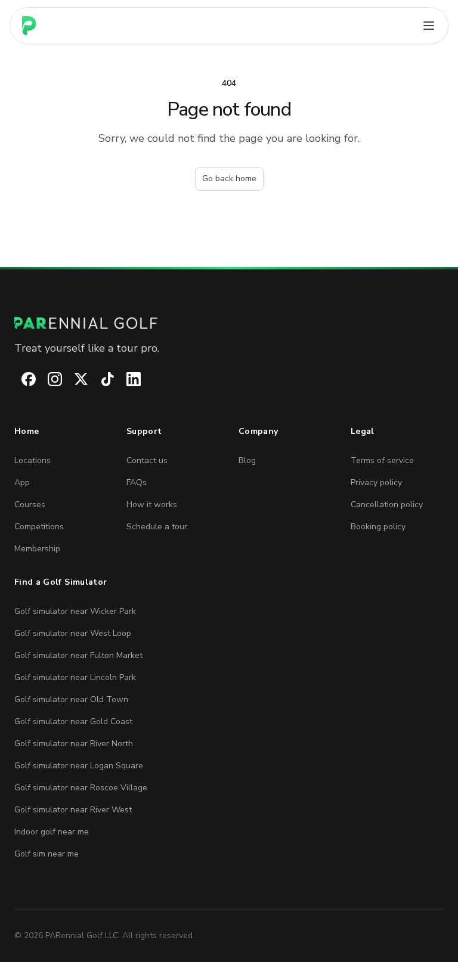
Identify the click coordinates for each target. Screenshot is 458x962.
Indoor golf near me (51, 831)
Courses (29, 504)
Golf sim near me (46, 853)
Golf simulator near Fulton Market (78, 655)
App (22, 482)
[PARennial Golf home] (229, 323)
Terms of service (382, 460)
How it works (151, 504)
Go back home (229, 178)
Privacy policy (376, 482)
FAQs (136, 482)
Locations (32, 460)
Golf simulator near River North (73, 743)
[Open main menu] (429, 26)
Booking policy (378, 526)
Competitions (39, 526)
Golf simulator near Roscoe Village (80, 787)
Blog (247, 460)
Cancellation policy (387, 504)
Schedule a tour (156, 526)
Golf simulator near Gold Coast (73, 721)
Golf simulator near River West (73, 809)
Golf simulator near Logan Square (78, 765)
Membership (37, 548)
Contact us (147, 460)
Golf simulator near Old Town (71, 699)
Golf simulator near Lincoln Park (75, 677)
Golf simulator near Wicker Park (75, 611)
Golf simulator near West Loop (72, 633)
